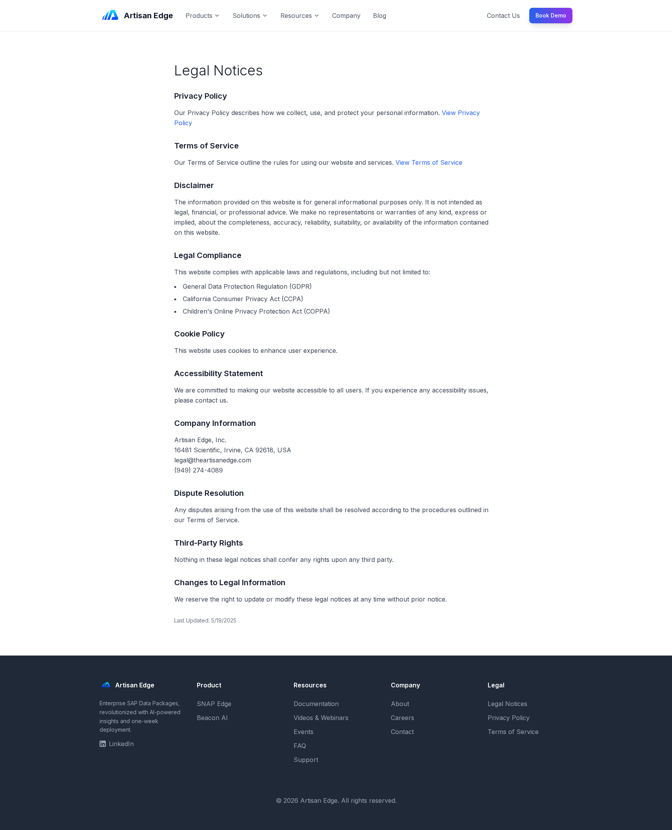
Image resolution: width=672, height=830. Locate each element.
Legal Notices (507, 704)
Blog (379, 15)
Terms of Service (513, 732)
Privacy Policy (509, 718)
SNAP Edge (214, 704)
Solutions (246, 15)
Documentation (316, 704)
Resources (296, 15)
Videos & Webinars (321, 718)
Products (199, 15)
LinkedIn (121, 744)
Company (346, 15)
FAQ (300, 746)
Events (303, 732)
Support (306, 760)
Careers (402, 718)
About (400, 704)
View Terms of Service (429, 162)
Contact (402, 732)
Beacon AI (212, 718)
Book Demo (551, 15)
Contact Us (503, 15)
